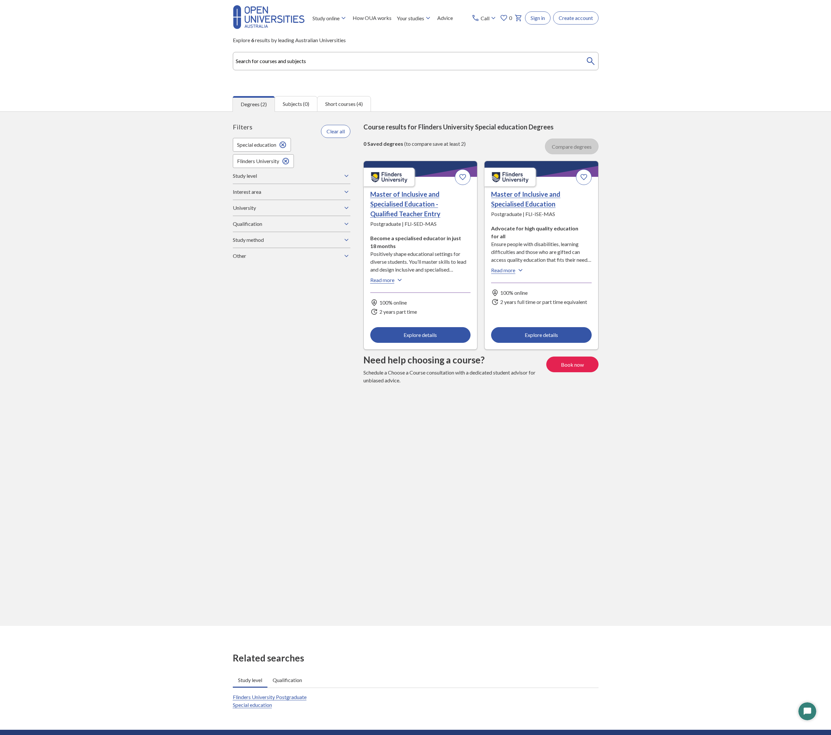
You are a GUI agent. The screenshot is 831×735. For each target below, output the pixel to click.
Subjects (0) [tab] (296, 104)
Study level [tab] (250, 680)
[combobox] (416, 61)
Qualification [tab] (287, 680)
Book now (572, 364)
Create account (576, 18)
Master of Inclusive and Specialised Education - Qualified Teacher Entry (405, 204)
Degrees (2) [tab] (254, 104)
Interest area (247, 192)
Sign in (538, 18)
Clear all (336, 131)
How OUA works (372, 18)
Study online (326, 18)
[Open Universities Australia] (269, 27)
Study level (245, 176)
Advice (445, 18)
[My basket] (518, 18)
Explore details (420, 335)
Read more (382, 280)
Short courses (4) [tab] (344, 104)
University (244, 208)
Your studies (410, 18)
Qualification (247, 224)
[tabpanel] (415, 368)
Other (239, 256)
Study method (248, 240)
